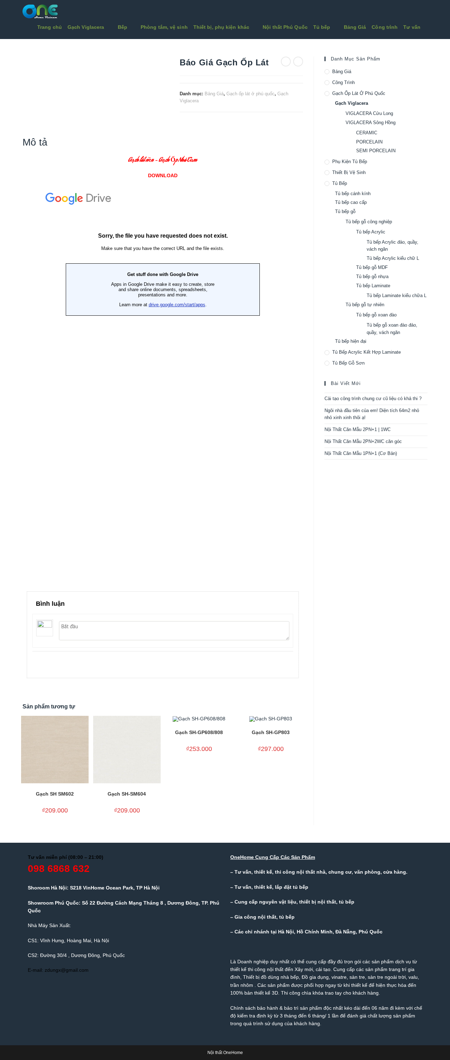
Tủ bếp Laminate (373, 285)
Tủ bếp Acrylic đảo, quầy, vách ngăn (392, 245)
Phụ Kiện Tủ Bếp (349, 161)
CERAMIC (366, 132)
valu (413, 977)
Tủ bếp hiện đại (350, 341)
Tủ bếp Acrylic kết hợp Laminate (366, 352)
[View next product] (298, 61)
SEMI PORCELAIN (376, 150)
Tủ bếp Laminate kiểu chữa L (396, 295)
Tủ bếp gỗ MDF (372, 267)
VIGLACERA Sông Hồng (371, 122)
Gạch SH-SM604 (127, 794)
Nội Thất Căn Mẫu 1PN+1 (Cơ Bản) (360, 453)
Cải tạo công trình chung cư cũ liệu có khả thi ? (373, 398)
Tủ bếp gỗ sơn (348, 363)
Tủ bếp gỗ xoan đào (376, 314)
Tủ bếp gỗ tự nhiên (365, 304)
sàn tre (357, 977)
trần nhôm (241, 985)
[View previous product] (286, 61)
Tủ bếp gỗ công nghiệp (369, 221)
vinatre (339, 977)
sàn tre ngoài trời (387, 977)
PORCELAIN (369, 141)
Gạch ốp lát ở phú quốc (250, 93)
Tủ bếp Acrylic (370, 232)
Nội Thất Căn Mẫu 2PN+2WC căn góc (363, 441)
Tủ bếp (339, 183)
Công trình (343, 82)
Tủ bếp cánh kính (353, 193)
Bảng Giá (214, 93)
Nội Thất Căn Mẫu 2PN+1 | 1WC (357, 429)
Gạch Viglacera (351, 103)
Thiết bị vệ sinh (349, 172)
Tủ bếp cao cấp (351, 202)
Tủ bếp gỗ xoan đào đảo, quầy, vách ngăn (392, 328)
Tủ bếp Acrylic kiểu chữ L (393, 258)
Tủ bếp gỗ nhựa (372, 276)
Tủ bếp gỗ (345, 211)
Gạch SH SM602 (55, 794)
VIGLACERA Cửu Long (369, 113)
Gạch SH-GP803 (271, 732)
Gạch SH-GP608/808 (199, 732)
